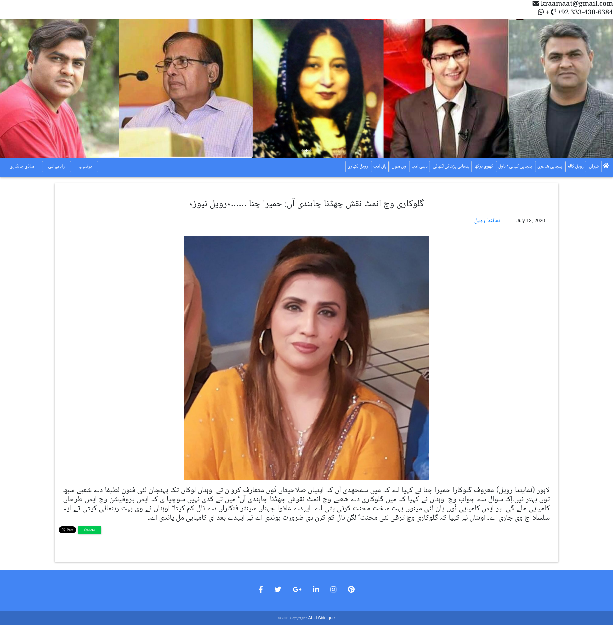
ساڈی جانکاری (22, 167)
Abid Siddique (321, 617)
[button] (46, 88)
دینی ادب (419, 167)
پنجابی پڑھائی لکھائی (451, 167)
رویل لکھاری (357, 167)
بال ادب (379, 167)
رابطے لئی (56, 167)
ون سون (399, 167)
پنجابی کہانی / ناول (515, 167)
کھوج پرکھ (484, 167)
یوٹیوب (85, 167)
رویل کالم (576, 167)
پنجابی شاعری (549, 167)
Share (91, 530)
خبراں (594, 167)
